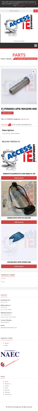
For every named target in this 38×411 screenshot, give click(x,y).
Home (3, 59)
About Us (7, 383)
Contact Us (8, 394)
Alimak (8, 59)
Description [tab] (6, 124)
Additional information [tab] (21, 124)
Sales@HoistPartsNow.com (27, 3)
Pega (3, 281)
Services (7, 390)
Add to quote (7, 113)
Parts (27, 119)
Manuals (7, 392)
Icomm (7, 386)
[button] (33, 71)
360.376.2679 (20, 5)
